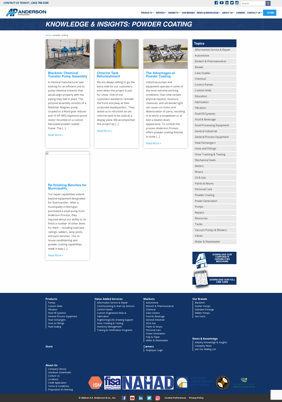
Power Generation (206, 201)
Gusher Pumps (202, 306)
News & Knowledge (208, 12)
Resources (201, 218)
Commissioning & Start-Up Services (115, 306)
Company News (203, 345)
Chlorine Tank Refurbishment (108, 74)
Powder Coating (204, 195)
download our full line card (222, 280)
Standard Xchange (204, 309)
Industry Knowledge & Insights (211, 342)
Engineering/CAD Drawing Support (115, 319)
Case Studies (202, 73)
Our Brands (188, 12)
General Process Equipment (212, 137)
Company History (57, 368)
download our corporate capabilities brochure (222, 258)
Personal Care (203, 189)
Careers (240, 12)
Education (201, 96)
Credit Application (57, 382)
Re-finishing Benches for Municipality (67, 186)
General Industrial (206, 131)
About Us (227, 12)
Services (160, 12)
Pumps (199, 206)
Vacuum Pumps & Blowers (211, 230)
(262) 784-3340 (39, 3)
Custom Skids (203, 90)
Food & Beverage (205, 119)
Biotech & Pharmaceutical (210, 61)
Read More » (55, 135)
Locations (53, 379)
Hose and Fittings (205, 148)
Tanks (199, 224)
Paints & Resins (204, 183)
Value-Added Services (108, 299)
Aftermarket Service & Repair (212, 49)
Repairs (199, 212)
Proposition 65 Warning (60, 389)
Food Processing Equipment (212, 125)
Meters (199, 166)
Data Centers (153, 312)
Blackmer (200, 302)
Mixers (199, 172)
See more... (201, 316)
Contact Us (253, 12)
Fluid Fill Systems (205, 113)
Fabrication (202, 102)
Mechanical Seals (205, 160)
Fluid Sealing (54, 326)
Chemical (200, 79)
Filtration (200, 108)
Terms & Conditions (58, 386)
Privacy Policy (196, 397)
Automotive (202, 55)
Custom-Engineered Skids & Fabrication (111, 314)
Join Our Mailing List (205, 349)
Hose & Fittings (56, 323)
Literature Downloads (59, 372)
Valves (199, 236)
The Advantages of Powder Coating (160, 74)
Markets (173, 12)
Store (270, 12)
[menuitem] (147, 13)
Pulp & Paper (153, 336)
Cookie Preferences (175, 398)
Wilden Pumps (202, 312)
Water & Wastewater (207, 241)
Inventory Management (109, 326)
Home (48, 35)
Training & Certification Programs (114, 330)
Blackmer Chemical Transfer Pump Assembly (67, 74)
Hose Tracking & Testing (210, 154)
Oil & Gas (200, 177)
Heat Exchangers (205, 143)
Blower (199, 67)
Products (146, 12)
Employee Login (154, 350)
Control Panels (204, 84)
